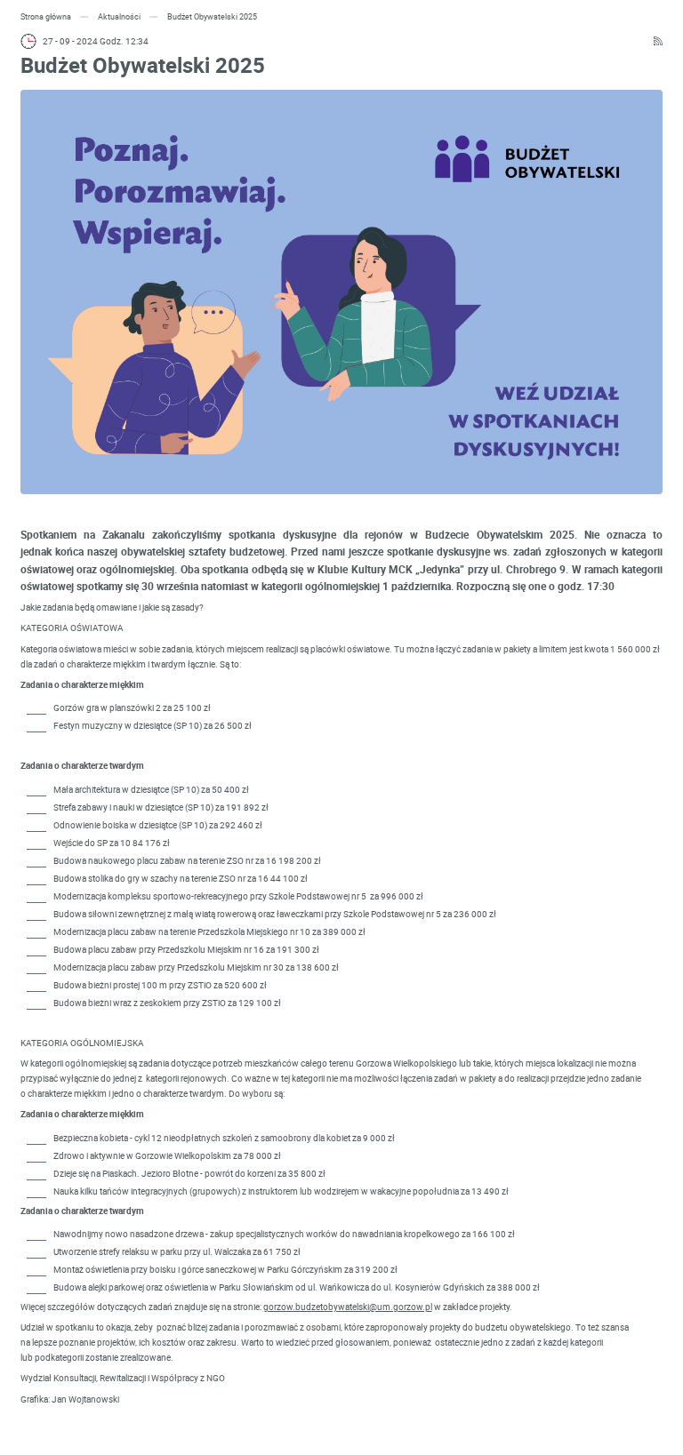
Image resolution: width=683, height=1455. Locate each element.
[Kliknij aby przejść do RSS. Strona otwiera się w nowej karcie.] (658, 41)
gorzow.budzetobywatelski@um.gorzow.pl (347, 1306)
